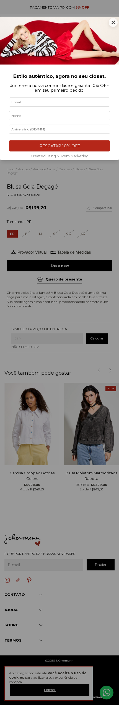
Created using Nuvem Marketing (60, 156)
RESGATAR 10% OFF (59, 145)
